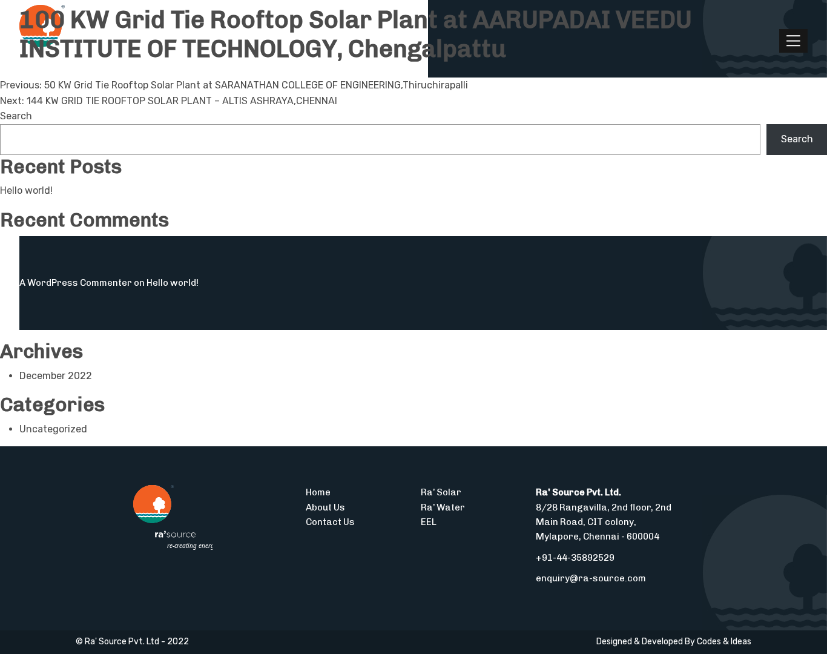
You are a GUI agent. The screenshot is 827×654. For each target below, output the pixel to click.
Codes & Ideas (724, 641)
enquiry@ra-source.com (591, 578)
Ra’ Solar (441, 492)
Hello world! (26, 190)
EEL (429, 522)
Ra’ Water (443, 507)
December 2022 (55, 376)
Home (318, 492)
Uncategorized (53, 429)
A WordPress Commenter (75, 282)
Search (16, 116)
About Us (325, 507)
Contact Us (330, 522)
